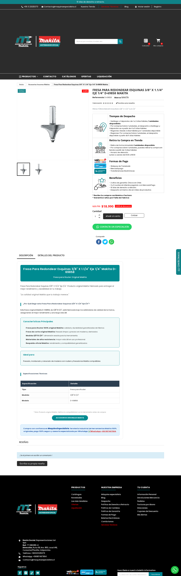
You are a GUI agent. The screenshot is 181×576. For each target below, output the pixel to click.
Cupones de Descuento (147, 511)
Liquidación (76, 508)
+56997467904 (40, 556)
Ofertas (74, 504)
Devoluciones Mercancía (148, 498)
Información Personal (146, 494)
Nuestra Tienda (88, 6)
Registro (157, 6)
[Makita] (37, 41)
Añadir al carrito (113, 216)
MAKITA (125, 97)
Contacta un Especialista (114, 226)
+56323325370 (38, 553)
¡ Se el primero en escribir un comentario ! (36, 455)
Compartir (98, 241)
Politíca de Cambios (110, 508)
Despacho (105, 501)
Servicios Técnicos (109, 6)
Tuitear (105, 241)
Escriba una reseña (126, 103)
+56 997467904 (108, 431)
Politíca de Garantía (110, 511)
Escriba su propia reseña (32, 463)
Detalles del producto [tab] (51, 255)
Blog (126, 6)
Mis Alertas (142, 515)
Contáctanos (107, 521)
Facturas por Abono (146, 504)
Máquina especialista (111, 494)
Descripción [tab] (26, 255)
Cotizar (134, 215)
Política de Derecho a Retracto (115, 504)
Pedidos (141, 501)
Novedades (76, 498)
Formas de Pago (108, 515)
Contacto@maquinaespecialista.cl (39, 560)
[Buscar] (120, 41)
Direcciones (142, 508)
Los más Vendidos (79, 501)
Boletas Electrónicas (110, 518)
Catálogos (76, 494)
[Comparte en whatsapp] (111, 241)
